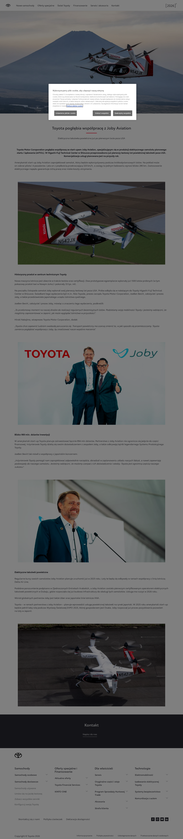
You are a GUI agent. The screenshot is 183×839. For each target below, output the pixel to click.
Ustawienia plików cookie (65, 113)
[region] (92, 102)
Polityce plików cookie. (75, 106)
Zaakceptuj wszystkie (123, 113)
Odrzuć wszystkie (102, 113)
